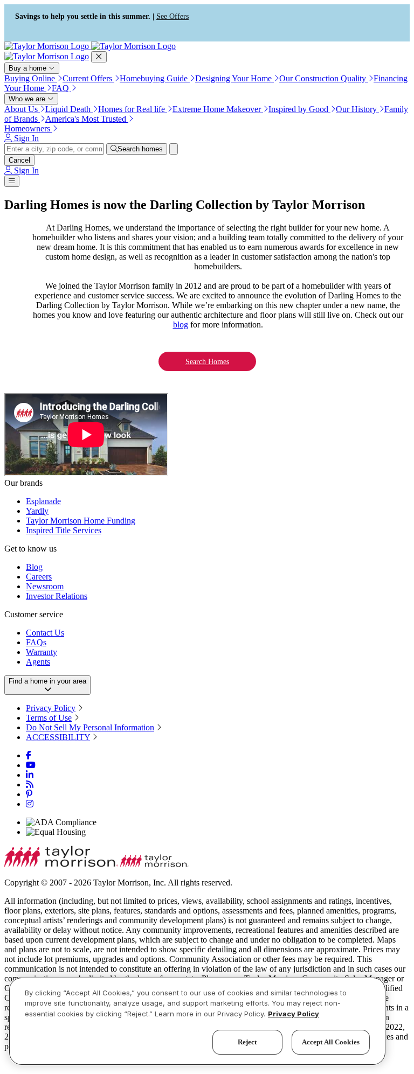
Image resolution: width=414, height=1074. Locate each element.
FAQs (36, 642)
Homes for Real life (132, 109)
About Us (22, 109)
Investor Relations (56, 596)
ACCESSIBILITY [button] (58, 737)
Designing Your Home (234, 78)
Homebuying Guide (155, 78)
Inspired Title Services (63, 530)
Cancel (19, 160)
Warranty (41, 652)
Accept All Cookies (331, 1042)
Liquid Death (69, 109)
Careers (39, 576)
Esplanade (43, 501)
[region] (197, 1021)
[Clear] (173, 149)
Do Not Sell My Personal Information (90, 727)
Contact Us (45, 632)
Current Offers (88, 78)
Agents (38, 661)
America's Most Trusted (86, 118)
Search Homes (207, 361)
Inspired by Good (299, 109)
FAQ (61, 88)
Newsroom (45, 586)
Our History (357, 109)
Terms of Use (49, 717)
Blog (34, 566)
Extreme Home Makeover (217, 109)
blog (180, 324)
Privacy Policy (50, 708)
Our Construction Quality (323, 78)
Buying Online (30, 78)
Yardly (37, 510)
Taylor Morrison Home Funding (80, 520)
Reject (247, 1042)
